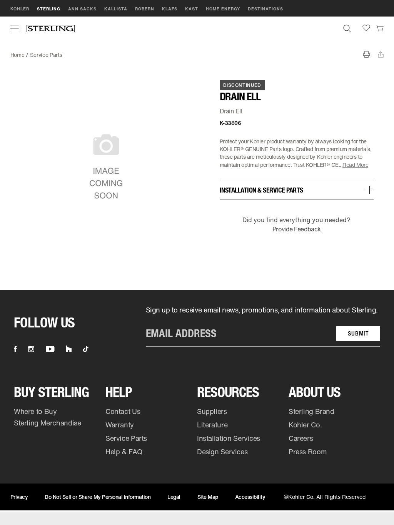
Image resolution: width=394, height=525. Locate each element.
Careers (301, 438)
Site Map (207, 497)
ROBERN (144, 9)
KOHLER (19, 9)
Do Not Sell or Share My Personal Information (97, 497)
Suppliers (212, 411)
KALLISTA (115, 9)
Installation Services (228, 438)
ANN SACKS (82, 9)
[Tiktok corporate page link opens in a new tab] (85, 349)
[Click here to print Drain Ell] (366, 54)
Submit (358, 333)
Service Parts (46, 55)
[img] (51, 28)
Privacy (19, 497)
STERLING (48, 9)
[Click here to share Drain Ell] (380, 54)
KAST (191, 9)
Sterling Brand (311, 411)
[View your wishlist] (366, 28)
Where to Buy (35, 411)
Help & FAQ (123, 452)
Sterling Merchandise (47, 423)
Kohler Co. (305, 425)
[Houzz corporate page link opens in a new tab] (69, 349)
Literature (212, 425)
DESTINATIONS (265, 9)
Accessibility (250, 497)
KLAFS (169, 9)
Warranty (119, 425)
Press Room (308, 452)
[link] (380, 28)
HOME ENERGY (223, 9)
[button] (14, 28)
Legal (173, 497)
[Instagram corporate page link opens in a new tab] (31, 349)
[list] (263, 326)
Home (17, 55)
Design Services (222, 452)
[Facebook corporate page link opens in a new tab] (15, 349)
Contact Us (122, 411)
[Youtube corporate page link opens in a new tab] (50, 349)
